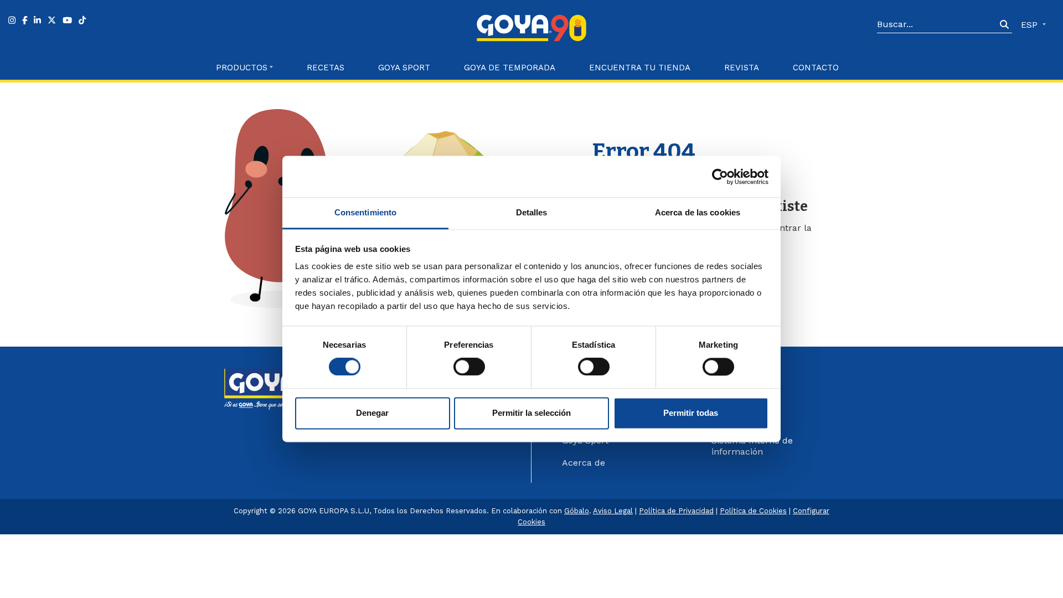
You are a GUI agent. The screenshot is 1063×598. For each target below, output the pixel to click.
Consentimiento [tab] (365, 212)
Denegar (372, 412)
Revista (741, 68)
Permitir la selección (531, 412)
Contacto (816, 68)
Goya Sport (404, 68)
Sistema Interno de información (752, 446)
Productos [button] (241, 68)
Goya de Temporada (509, 68)
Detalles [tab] (532, 212)
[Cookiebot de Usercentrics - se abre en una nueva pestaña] (720, 176)
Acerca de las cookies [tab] (697, 212)
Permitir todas (690, 412)
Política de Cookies (753, 511)
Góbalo (576, 511)
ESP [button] (1030, 24)
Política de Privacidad (676, 511)
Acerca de (583, 462)
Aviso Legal (613, 511)
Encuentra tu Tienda (639, 68)
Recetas (325, 68)
